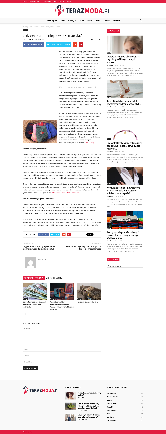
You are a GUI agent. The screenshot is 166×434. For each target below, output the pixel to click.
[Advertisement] (40, 85)
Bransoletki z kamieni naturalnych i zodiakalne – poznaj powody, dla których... (125, 145)
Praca (89, 20)
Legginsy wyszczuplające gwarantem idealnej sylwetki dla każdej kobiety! (39, 247)
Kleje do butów (112, 403)
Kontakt (69, 1)
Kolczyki (109, 407)
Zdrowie (116, 20)
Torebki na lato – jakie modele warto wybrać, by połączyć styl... (124, 102)
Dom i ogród (51, 20)
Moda (81, 20)
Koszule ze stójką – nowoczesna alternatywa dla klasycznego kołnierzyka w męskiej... (123, 190)
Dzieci (62, 20)
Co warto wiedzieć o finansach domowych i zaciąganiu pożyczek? (34, 304)
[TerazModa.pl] (83, 11)
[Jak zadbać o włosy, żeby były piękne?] (70, 395)
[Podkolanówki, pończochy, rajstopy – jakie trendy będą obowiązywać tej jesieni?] (70, 406)
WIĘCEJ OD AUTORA (54, 278)
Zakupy (107, 20)
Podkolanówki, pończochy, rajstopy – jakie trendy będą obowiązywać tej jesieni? (88, 406)
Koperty (110, 400)
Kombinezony (111, 410)
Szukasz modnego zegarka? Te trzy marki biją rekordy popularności (83, 247)
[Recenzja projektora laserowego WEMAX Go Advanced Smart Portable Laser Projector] (62, 291)
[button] (140, 20)
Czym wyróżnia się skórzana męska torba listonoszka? (89, 416)
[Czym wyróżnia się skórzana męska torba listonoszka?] (70, 417)
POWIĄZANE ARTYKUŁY (33, 278)
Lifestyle (72, 20)
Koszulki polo (111, 420)
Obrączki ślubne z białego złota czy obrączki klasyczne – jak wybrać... (123, 59)
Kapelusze (110, 417)
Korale (109, 414)
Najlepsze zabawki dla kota (87, 302)
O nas (55, 1)
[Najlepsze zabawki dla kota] (89, 291)
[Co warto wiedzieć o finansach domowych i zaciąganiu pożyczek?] (35, 291)
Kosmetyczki (111, 393)
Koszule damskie (112, 397)
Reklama (61, 1)
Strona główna (47, 1)
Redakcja (30, 39)
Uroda (97, 20)
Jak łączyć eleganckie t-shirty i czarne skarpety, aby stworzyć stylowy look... (123, 235)
